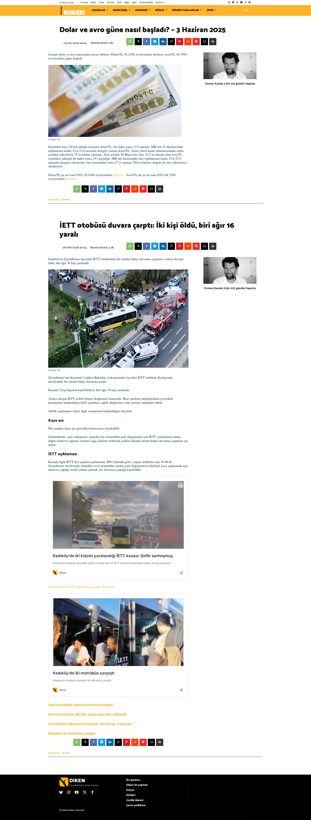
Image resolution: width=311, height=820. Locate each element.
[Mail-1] (249, 3)
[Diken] (72, 10)
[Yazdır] (212, 41)
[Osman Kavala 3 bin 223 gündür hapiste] (229, 65)
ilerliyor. (118, 175)
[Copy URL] (171, 41)
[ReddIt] (187, 41)
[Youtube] (241, 3)
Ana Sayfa (53, 199)
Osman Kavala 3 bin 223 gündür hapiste (230, 83)
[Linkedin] (163, 41)
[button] (246, 10)
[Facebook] (245, 3)
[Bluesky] (233, 3)
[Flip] (196, 41)
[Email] (204, 41)
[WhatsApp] (130, 41)
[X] (138, 41)
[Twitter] (237, 3)
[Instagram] (229, 3)
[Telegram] (154, 41)
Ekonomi (65, 199)
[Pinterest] (179, 41)
